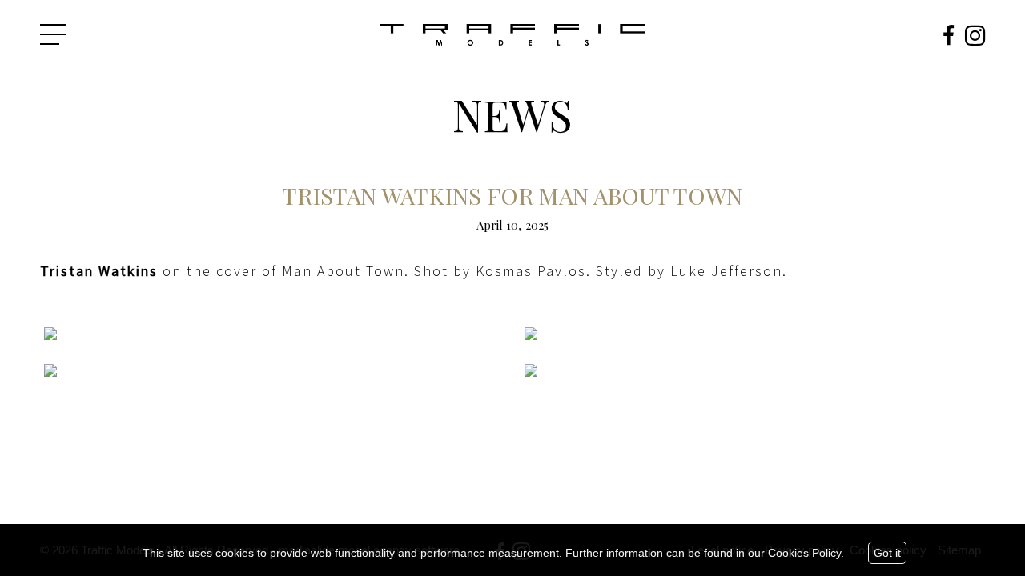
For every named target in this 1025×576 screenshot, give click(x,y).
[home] (512, 36)
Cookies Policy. (806, 552)
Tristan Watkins (99, 271)
